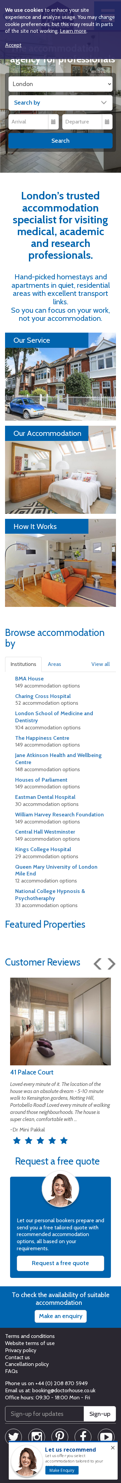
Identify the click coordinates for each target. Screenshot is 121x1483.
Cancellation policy (27, 1364)
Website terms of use (30, 1343)
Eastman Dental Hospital (45, 797)
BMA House (29, 678)
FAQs (11, 1371)
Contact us (17, 1357)
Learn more (73, 31)
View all (100, 664)
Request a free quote (60, 1263)
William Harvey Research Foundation (59, 814)
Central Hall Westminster (45, 832)
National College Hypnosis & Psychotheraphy (50, 894)
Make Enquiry (62, 1470)
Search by (27, 102)
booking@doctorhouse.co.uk (63, 1390)
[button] (23, 664)
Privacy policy (20, 1350)
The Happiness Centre (42, 738)
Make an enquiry (60, 1316)
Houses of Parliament (41, 780)
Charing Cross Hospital (43, 696)
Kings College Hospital (43, 849)
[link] (62, 1470)
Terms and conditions (30, 1336)
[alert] (63, 1461)
